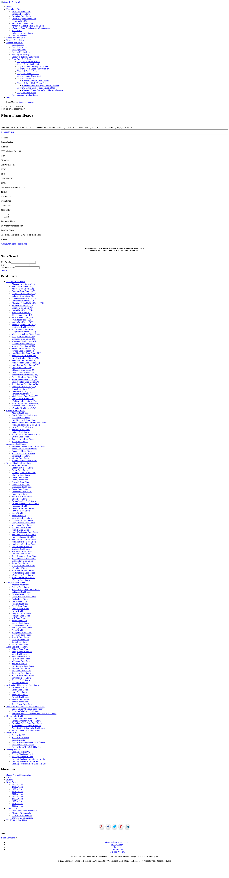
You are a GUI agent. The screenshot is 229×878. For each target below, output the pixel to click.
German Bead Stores (20, 608)
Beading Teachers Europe (22, 756)
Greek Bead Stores (19, 611)
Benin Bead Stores (19, 687)
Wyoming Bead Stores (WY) (24, 408)
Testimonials (11, 808)
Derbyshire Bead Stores (22, 487)
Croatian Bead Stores (20, 594)
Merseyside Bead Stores (22, 525)
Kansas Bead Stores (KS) (22, 322)
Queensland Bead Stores (22, 451)
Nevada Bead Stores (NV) (23, 351)
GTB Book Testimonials (22, 815)
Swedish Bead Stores (20, 640)
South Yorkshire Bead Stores (24, 558)
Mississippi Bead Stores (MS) (24, 341)
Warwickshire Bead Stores (23, 570)
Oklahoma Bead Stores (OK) (24, 370)
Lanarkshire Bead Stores (22, 518)
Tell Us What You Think (16, 820)
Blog (8, 97)
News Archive (12, 782)
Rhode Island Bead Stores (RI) (24, 379)
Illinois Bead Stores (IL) (22, 315)
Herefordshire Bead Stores (23, 508)
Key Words (6, 262)
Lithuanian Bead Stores (21, 625)
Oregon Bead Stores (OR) (23, 372)
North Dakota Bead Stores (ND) (25, 365)
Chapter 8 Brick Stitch (26, 92)
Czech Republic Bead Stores (24, 597)
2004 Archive (17, 794)
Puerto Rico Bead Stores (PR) (24, 377)
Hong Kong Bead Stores (22, 651)
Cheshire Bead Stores (21, 475)
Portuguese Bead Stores (22, 632)
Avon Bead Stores (19, 465)
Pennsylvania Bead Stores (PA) (25, 375)
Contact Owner (7, 132)
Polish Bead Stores (19, 630)
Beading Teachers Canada (23, 754)
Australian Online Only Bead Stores (27, 723)
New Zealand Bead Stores (23, 666)
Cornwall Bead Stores (21, 482)
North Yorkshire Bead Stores (24, 534)
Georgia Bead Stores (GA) (23, 308)
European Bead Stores (21, 21)
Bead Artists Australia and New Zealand (28, 742)
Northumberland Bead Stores (24, 542)
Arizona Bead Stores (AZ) (23, 289)
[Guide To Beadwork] (10, 2)
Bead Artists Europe (20, 740)
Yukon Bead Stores (20, 441)
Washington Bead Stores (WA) (14, 244)
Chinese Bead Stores (20, 649)
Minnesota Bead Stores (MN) (24, 339)
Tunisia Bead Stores (20, 682)
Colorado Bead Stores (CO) (23, 296)
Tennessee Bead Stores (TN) (24, 386)
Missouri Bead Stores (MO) (23, 344)
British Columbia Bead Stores (24, 415)
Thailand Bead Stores (21, 680)
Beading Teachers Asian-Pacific (25, 761)
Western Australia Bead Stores (24, 460)
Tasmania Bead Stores (21, 456)
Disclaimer (117, 847)
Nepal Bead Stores (19, 663)
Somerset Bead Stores (21, 554)
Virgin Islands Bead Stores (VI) (25, 396)
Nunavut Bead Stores (21, 429)
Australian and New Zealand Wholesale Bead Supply (34, 714)
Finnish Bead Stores (20, 604)
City (3, 265)
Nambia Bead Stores (20, 699)
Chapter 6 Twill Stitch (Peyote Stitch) (32, 83)
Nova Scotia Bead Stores (22, 427)
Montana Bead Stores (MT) (23, 346)
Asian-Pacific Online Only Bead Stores (28, 728)
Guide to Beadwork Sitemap (117, 842)
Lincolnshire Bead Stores (22, 520)
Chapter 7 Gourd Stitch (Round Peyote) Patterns (42, 90)
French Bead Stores (20, 606)
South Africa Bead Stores (22, 704)
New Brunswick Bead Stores (24, 420)
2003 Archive (17, 791)
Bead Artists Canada (20, 737)
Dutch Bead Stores (19, 601)
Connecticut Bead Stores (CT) (24, 298)
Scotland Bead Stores (21, 549)
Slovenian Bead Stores (21, 635)
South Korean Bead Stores (23, 675)
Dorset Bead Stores (20, 494)
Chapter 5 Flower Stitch (27, 78)
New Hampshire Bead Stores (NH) (26, 353)
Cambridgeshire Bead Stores (24, 472)
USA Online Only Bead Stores (25, 718)
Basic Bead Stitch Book (22, 59)
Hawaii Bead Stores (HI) (22, 310)
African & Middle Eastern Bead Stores (28, 26)
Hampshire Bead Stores (21, 506)
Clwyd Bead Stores (20, 477)
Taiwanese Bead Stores (21, 678)
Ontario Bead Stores (20, 432)
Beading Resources (14, 42)
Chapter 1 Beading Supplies (28, 64)
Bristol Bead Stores (20, 470)
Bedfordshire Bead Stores (22, 468)
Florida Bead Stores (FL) (22, 305)
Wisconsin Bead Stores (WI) (23, 406)
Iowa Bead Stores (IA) (21, 320)
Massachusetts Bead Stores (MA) (25, 334)
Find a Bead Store (13, 9)
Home (9, 7)
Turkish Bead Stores (20, 644)
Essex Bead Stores (19, 499)
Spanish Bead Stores (20, 637)
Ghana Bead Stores (20, 690)
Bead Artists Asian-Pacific (23, 745)
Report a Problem (117, 852)
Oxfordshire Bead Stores (22, 546)
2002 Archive (17, 789)
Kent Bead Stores (19, 515)
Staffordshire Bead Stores (22, 561)
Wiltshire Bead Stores (21, 580)
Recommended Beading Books (25, 95)
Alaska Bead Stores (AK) (22, 286)
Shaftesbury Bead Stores (22, 551)
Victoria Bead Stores (20, 458)
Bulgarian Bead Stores (21, 592)
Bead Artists (17, 30)
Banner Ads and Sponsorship (18, 775)
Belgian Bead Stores (20, 587)
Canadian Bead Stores (21, 14)
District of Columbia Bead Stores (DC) (28, 303)
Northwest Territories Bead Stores (26, 425)
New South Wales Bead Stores (24, 449)
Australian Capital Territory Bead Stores (28, 446)
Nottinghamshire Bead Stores (24, 544)
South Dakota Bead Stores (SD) (25, 384)
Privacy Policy (117, 845)
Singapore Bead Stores (21, 673)
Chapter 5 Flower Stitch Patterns (35, 81)
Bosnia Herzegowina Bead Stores (26, 589)
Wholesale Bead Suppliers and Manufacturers (31, 28)
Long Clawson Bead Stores (23, 523)
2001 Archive (17, 787)
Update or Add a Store (15, 38)
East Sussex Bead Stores (22, 496)
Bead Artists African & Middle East (26, 747)
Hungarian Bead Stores (21, 613)
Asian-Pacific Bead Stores (23, 23)
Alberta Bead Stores (20, 413)
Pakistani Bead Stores (21, 668)
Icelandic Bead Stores (21, 616)
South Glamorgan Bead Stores (24, 556)
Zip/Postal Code (8, 268)
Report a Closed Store (15, 40)
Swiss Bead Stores (19, 642)
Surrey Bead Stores (20, 563)
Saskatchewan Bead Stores (23, 439)
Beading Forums (19, 50)
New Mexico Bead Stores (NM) (25, 358)
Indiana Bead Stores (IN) (22, 317)
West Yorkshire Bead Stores (23, 577)
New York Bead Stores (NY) (24, 360)
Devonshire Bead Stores (22, 492)
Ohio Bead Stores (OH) (22, 367)
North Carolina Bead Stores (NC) (26, 363)
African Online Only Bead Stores (26, 730)
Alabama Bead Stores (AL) (23, 284)
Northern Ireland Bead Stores (24, 539)
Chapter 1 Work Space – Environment (33, 69)
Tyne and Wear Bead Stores (23, 566)
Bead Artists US (18, 735)
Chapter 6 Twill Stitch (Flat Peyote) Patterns (40, 85)
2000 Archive (17, 784)
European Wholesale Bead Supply (26, 711)
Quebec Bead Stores (20, 437)
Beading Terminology (21, 54)
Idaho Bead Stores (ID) (21, 312)
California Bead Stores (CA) (24, 293)
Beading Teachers (19, 35)
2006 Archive (17, 799)
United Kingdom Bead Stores (24, 19)
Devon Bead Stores (20, 489)
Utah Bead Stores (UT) (21, 391)
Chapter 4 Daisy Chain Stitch (29, 76)
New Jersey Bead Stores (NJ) (24, 355)
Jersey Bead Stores (19, 513)
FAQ (8, 777)
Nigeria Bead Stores (20, 702)
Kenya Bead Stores (20, 694)
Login (21, 102)
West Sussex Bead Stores (22, 575)
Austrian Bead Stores (20, 585)
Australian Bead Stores (21, 16)
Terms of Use (117, 849)
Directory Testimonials (21, 813)
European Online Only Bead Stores (26, 725)
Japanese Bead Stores (21, 659)
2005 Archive (17, 796)
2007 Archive (17, 801)
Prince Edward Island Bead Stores (26, 434)
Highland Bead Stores (21, 511)
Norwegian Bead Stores (22, 628)
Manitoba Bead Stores (21, 418)
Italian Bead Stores (19, 620)
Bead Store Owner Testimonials (25, 811)
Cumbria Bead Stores (21, 484)
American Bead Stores (21, 11)
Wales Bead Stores (19, 568)
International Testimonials (22, 818)
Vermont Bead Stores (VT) (23, 394)
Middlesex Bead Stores (21, 527)
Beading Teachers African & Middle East (29, 764)
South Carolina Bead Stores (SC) (25, 382)
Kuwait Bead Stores (20, 697)
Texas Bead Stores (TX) (22, 389)
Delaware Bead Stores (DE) (23, 301)
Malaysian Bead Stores (21, 661)
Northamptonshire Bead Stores (24, 537)
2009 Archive (17, 806)
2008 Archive (17, 803)
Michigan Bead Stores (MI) (23, 336)
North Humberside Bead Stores (25, 532)
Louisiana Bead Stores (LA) (23, 327)
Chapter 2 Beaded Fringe (27, 71)
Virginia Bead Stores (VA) (23, 398)
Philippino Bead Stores (21, 671)
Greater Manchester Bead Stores (25, 503)
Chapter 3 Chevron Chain (28, 73)
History (9, 780)
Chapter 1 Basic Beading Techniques (32, 66)
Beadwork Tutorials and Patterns (25, 57)
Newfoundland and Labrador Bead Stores (29, 422)
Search (4, 270)
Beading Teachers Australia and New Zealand (31, 759)
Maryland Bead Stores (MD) (24, 332)
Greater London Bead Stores (24, 501)
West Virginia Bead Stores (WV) (25, 403)
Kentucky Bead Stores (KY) (24, 324)
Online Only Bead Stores (22, 33)
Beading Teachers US (21, 752)
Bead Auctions (18, 45)
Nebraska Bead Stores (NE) (23, 348)
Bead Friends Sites (19, 47)
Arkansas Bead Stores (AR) (23, 291)
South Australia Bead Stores (23, 453)
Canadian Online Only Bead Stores (26, 721)
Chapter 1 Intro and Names (28, 61)
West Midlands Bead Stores (23, 573)
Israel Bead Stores (19, 692)
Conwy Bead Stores (20, 480)
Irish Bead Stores (19, 618)
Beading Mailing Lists (21, 52)
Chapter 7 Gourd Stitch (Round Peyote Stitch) (36, 88)
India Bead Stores (19, 654)
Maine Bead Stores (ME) (22, 329)
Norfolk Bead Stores (20, 530)
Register (30, 102)
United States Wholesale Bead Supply (27, 709)
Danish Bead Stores (20, 599)
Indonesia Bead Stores (21, 656)
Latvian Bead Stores (20, 623)
